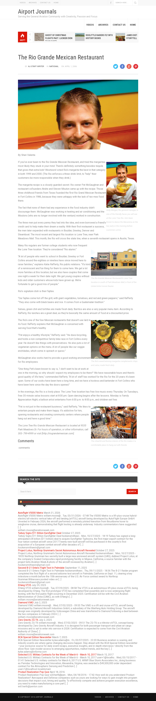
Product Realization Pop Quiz (33, 672)
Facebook (110, 2)
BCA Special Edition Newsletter (34, 637)
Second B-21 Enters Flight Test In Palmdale (41, 567)
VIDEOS (23, 3)
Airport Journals (37, 11)
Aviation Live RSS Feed (36, 502)
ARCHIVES (33, 3)
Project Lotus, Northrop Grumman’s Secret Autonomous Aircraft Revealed (56, 550)
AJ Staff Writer (36, 66)
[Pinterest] (135, 66)
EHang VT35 (24, 585)
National (54, 66)
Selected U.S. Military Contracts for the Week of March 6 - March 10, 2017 (57, 654)
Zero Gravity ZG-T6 (28, 619)
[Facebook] (122, 66)
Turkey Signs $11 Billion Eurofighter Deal (39, 533)
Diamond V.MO (26, 602)
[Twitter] (115, 66)
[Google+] (129, 66)
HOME (56, 3)
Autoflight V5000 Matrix (30, 512)
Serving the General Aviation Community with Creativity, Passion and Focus (57, 16)
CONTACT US (45, 3)
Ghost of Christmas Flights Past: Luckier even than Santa (58, 38)
